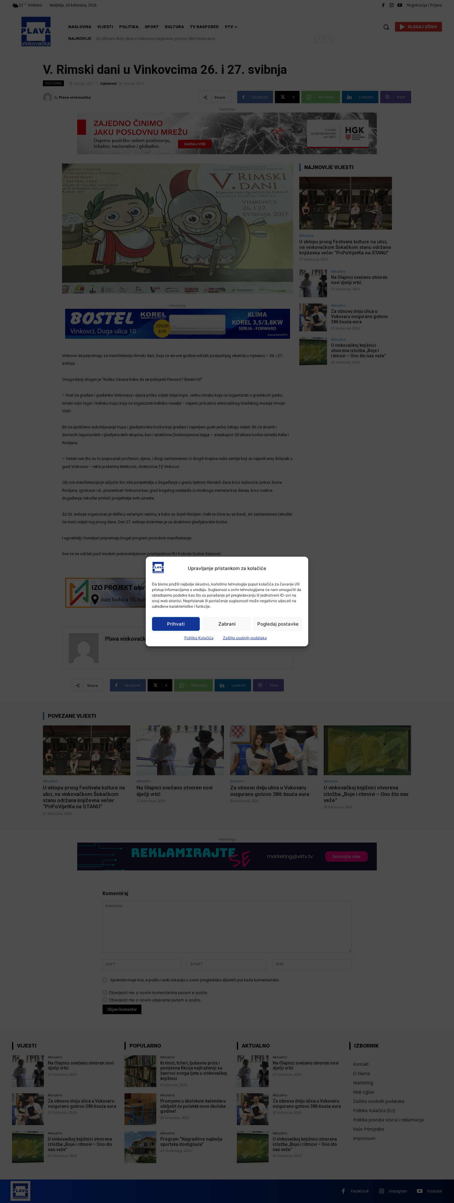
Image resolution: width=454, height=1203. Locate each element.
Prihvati (176, 624)
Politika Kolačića (198, 638)
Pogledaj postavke (278, 624)
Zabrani (227, 624)
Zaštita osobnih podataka (245, 638)
